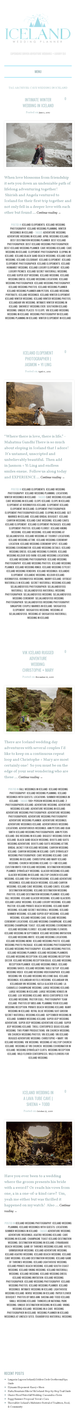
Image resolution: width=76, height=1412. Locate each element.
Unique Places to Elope (31, 322)
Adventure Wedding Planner (25, 855)
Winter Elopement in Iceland (55, 330)
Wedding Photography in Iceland (49, 326)
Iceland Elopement (50, 271)
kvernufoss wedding (31, 602)
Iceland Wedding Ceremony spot (38, 567)
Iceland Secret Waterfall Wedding (47, 283)
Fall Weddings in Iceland (33, 824)
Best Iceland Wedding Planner (21, 260)
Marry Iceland (53, 602)
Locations (62, 517)
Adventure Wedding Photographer (26, 848)
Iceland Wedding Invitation (55, 968)
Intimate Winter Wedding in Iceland (38, 108)
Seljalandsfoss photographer (28, 610)
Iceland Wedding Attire (22, 563)
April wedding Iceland (55, 248)
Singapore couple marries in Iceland (31, 629)
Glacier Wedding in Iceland (23, 910)
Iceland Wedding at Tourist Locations (47, 559)
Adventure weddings (54, 855)
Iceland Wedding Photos (23, 299)
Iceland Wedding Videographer (42, 1007)
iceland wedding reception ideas (32, 995)
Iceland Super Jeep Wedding (23, 287)
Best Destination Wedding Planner (30, 252)
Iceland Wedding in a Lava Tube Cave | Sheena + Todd (38, 1138)
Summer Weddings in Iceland (21, 1278)
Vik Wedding (32, 1077)
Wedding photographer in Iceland (35, 1357)
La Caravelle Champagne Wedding (36, 1021)
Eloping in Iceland (55, 536)
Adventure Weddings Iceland (24, 859)
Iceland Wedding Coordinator (53, 960)
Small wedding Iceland (22, 1348)
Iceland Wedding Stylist (56, 590)
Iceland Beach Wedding (34, 918)
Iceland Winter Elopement (55, 306)
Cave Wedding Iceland (52, 260)
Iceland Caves (61, 544)
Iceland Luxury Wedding (47, 937)
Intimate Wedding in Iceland (37, 1336)
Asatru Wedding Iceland (47, 1281)
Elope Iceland (42, 524)
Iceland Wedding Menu (19, 976)
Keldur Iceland (55, 598)
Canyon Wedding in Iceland (33, 886)
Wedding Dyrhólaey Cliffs (31, 1085)
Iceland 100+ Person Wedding (32, 914)
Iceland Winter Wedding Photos (52, 310)
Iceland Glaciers (60, 933)
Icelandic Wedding (35, 598)
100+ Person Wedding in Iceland (46, 836)
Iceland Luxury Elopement (44, 279)
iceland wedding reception (21, 992)
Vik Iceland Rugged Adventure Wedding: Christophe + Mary (38, 690)
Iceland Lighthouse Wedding (50, 1309)
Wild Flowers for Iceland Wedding (48, 1091)
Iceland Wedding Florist (22, 964)
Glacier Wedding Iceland (55, 906)
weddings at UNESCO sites (19, 1363)
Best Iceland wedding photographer (47, 256)
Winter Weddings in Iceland (20, 520)
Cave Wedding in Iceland (19, 524)
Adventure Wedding (54, 244)
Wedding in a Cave (43, 1355)
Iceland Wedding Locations (42, 291)
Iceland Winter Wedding (19, 310)
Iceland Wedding (49, 287)
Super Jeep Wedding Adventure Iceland (41, 1058)
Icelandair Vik (60, 1015)
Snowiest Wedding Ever (32, 318)
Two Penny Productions (31, 1065)
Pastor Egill (36, 1034)
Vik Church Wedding (57, 1065)
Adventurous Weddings (32, 863)
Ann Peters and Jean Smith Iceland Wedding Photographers (39, 865)
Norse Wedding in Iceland (39, 1340)
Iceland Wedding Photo (46, 976)
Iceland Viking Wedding (32, 1317)
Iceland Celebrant (27, 271)
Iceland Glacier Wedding (35, 933)
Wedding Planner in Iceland (53, 1359)
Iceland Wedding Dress (53, 1320)
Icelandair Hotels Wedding (35, 1015)
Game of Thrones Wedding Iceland (43, 1293)
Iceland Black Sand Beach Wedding (35, 267)
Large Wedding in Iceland (23, 1027)
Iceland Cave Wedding (39, 544)
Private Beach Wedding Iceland (46, 1042)
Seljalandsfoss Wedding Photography (46, 625)
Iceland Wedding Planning (42, 240)
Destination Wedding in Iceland (36, 1289)
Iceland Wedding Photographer (28, 583)
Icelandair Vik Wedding (22, 314)
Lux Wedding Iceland (30, 1030)
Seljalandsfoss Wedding (37, 618)
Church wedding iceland (33, 898)
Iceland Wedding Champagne (45, 957)
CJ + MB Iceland (58, 898)
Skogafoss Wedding (37, 633)
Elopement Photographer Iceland (24, 536)
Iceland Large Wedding (18, 937)
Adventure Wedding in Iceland (24, 248)
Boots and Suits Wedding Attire (49, 879)
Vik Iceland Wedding (57, 322)
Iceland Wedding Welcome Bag (40, 1011)
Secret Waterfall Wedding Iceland (51, 606)
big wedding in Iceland (29, 871)
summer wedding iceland (31, 1054)
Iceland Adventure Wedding (51, 1297)
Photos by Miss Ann (29, 1038)
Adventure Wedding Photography (47, 851)
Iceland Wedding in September (21, 968)
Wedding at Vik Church (28, 1081)
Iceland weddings (29, 306)
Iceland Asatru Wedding (19, 1301)
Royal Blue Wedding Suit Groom (49, 1046)
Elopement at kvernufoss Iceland (26, 528)
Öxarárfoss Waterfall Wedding (53, 1363)
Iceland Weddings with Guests (37, 1274)
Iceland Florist (40, 552)
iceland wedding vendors (21, 594)
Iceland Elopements (33, 236)
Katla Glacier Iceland (50, 1019)
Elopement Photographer (43, 264)
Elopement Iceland (57, 528)
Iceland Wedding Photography (52, 295)
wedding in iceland (18, 326)
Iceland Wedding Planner (52, 299)
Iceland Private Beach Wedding (34, 941)
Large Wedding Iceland (56, 1023)
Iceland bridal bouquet (44, 540)
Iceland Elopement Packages (44, 548)
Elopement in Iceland (22, 532)
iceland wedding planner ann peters (28, 302)
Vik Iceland (48, 1069)
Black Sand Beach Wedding (33, 875)
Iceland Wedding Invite (21, 972)
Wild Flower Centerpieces (32, 1089)
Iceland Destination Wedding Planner (38, 929)
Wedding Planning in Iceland (21, 330)
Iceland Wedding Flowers (42, 575)
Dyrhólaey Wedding (28, 906)
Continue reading (52, 224)
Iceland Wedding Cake (33, 953)
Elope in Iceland (60, 524)
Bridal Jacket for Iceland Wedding (28, 883)
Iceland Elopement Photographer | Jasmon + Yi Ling (38, 375)
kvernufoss (11, 602)
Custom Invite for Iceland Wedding (25, 902)
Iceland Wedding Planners (53, 988)
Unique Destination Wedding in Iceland (40, 1352)
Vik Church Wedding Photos (24, 1069)
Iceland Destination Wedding (38, 1305)
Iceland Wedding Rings (28, 590)
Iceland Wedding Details (46, 571)
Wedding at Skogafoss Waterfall (47, 637)
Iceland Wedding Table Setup (42, 1003)
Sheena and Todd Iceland (55, 1344)
